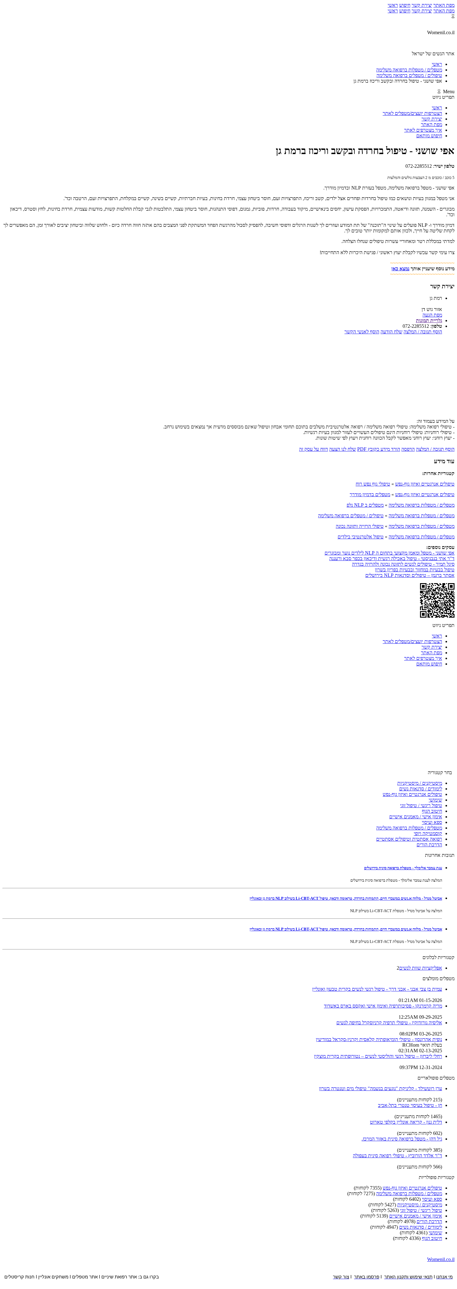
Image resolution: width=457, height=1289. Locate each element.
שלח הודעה (391, 331)
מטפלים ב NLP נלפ (365, 505)
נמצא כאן (400, 268)
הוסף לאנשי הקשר (361, 331)
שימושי (435, 799)
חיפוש (404, 5)
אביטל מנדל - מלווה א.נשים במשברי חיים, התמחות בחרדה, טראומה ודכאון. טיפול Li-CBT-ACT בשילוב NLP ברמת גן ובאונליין (346, 898)
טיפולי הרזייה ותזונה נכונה (360, 526)
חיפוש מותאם (429, 135)
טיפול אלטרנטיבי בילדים (361, 536)
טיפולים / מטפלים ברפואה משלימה (351, 515)
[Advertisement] (228, 378)
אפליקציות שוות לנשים (420, 968)
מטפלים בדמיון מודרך (370, 494)
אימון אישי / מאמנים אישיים (415, 816)
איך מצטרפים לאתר (423, 130)
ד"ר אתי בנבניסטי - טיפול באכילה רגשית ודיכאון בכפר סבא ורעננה (392, 558)
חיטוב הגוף (432, 811)
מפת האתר (444, 5)
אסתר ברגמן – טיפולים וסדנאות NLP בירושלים (410, 575)
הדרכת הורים (429, 844)
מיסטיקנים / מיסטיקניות (419, 783)
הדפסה (408, 449)
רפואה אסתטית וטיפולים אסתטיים (409, 839)
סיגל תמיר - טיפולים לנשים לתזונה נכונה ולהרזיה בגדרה (403, 564)
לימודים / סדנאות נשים (420, 788)
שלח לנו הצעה (342, 449)
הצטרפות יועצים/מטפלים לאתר (412, 113)
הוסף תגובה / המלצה (423, 331)
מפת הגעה (432, 315)
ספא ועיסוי (432, 822)
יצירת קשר (422, 5)
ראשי (393, 5)
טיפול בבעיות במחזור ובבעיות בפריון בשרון (415, 569)
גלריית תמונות (429, 320)
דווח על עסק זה (313, 449)
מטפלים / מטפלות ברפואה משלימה (422, 505)
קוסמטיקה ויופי (428, 833)
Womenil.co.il (441, 1259)
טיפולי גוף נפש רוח (373, 484)
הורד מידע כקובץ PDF (378, 449)
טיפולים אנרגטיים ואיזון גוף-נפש (425, 484)
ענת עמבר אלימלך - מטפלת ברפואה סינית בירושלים (403, 868)
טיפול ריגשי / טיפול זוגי (421, 805)
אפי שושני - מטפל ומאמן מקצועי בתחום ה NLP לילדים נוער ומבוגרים (390, 552)
